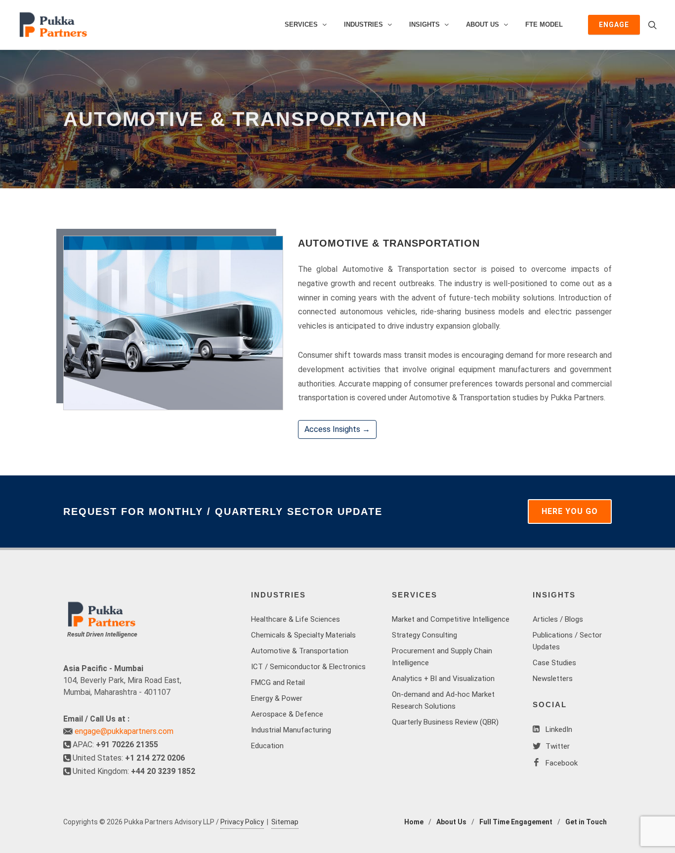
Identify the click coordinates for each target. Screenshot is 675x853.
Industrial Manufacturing (291, 729)
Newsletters (553, 678)
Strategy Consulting (424, 635)
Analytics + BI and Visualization (443, 678)
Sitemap (284, 822)
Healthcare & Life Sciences (295, 619)
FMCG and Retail (278, 682)
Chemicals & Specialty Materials (303, 635)
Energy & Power (276, 698)
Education (267, 745)
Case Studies (554, 662)
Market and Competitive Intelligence (450, 619)
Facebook (561, 763)
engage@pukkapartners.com (124, 731)
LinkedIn (558, 729)
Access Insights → (337, 429)
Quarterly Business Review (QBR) (445, 722)
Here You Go (570, 511)
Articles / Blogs (558, 619)
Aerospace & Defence (287, 714)
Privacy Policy (242, 822)
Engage (614, 25)
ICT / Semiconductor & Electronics (308, 666)
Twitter (557, 746)
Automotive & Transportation (299, 650)
